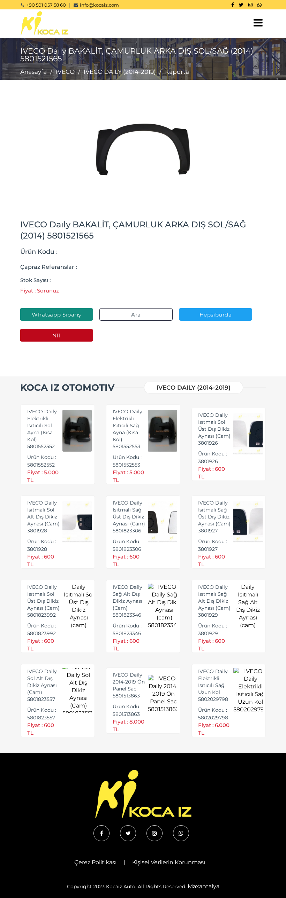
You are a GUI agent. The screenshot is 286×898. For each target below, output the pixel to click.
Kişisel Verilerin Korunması (168, 862)
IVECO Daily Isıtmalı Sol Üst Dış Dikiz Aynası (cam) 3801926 (214, 429)
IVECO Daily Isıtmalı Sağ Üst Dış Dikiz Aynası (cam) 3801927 (214, 517)
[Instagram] (250, 5)
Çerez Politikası (95, 862)
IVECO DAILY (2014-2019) (120, 71)
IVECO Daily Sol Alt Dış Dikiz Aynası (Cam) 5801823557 (42, 685)
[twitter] (128, 833)
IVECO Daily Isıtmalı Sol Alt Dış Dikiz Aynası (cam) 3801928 (43, 517)
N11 (56, 335)
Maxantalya (203, 886)
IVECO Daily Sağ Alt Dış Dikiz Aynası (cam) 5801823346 (127, 601)
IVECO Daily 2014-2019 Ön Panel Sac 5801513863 (129, 685)
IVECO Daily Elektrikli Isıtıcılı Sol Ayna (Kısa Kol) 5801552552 (42, 429)
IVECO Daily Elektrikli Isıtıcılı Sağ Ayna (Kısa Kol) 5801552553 (127, 429)
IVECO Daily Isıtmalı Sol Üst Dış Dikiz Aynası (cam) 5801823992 (43, 601)
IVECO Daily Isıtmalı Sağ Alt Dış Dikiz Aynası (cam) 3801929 (214, 601)
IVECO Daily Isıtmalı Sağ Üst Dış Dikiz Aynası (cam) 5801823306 (129, 517)
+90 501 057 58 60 (46, 5)
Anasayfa (33, 71)
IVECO (65, 71)
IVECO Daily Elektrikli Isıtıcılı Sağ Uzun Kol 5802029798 (213, 685)
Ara (136, 314)
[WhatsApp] (259, 5)
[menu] (258, 22)
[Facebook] (232, 5)
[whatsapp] (181, 833)
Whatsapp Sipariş (56, 314)
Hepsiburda (216, 314)
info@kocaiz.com (99, 5)
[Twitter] (241, 5)
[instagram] (154, 833)
